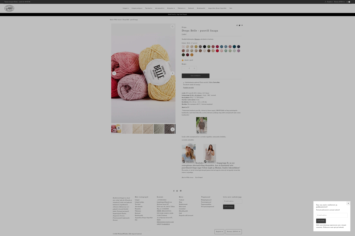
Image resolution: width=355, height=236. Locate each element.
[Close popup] (348, 203)
